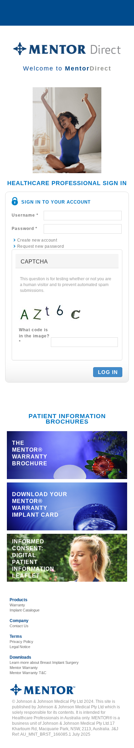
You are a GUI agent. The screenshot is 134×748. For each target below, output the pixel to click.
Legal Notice (20, 647)
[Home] (67, 48)
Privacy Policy (21, 642)
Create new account (37, 240)
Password (24, 228)
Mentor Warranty (24, 668)
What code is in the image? (34, 335)
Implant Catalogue (25, 610)
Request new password (40, 246)
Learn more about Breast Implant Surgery (44, 662)
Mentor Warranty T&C (28, 673)
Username (25, 215)
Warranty (17, 605)
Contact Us (19, 626)
